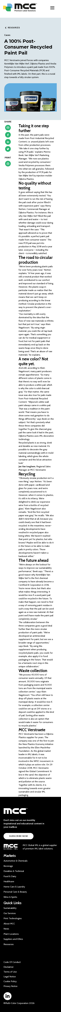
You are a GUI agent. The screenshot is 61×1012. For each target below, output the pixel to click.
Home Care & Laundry (14, 886)
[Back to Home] (21, 7)
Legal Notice (10, 976)
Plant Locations (11, 934)
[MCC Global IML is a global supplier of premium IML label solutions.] (11, 847)
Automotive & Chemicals (16, 860)
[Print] (8, 164)
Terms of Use (10, 971)
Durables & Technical (14, 871)
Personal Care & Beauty (15, 891)
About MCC (9, 923)
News (6, 928)
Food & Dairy (10, 876)
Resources (9, 944)
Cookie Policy (10, 981)
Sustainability (10, 908)
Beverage (8, 866)
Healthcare (9, 881)
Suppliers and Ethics (13, 939)
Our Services (10, 913)
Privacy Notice (10, 986)
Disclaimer (9, 967)
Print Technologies (13, 918)
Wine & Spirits (10, 897)
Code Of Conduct (12, 962)
